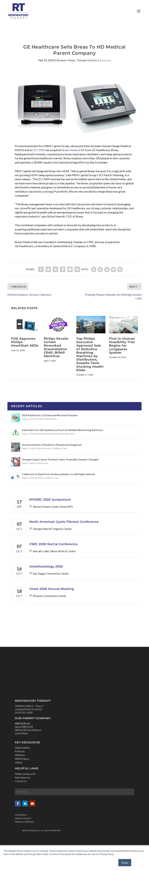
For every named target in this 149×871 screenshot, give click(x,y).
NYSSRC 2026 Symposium (50, 499)
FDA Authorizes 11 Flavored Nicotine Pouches (50, 415)
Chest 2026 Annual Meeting (51, 589)
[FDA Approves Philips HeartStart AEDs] (25, 324)
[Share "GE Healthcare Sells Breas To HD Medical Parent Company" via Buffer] (62, 269)
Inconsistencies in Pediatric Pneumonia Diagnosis (52, 444)
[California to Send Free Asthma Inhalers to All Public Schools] (15, 476)
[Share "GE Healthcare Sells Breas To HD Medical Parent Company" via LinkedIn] (55, 269)
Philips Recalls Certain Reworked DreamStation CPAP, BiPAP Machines (56, 347)
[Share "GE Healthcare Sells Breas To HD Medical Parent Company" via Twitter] (48, 269)
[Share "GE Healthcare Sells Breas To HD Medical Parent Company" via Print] (77, 269)
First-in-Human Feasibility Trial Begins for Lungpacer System (122, 345)
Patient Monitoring (45, 433)
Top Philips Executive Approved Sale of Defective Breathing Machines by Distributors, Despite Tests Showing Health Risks (90, 354)
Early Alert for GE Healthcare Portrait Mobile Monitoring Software (62, 429)
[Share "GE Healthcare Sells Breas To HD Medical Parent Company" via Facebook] (41, 269)
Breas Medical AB (73, 150)
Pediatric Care (60, 448)
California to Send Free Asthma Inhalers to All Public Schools (58, 474)
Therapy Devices (86, 60)
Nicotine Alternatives (46, 418)
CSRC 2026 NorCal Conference (53, 544)
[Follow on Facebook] (18, 803)
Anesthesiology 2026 (46, 566)
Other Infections (44, 448)
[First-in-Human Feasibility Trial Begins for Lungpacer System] (123, 324)
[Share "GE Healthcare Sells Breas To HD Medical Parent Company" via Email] (70, 269)
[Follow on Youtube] (32, 803)
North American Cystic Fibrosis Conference (64, 522)
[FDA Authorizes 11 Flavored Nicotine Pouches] (15, 417)
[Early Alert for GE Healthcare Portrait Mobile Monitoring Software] (15, 432)
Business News (66, 60)
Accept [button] (124, 862)
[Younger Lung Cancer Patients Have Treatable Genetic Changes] (15, 461)
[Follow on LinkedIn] (25, 803)
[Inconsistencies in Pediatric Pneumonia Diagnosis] (15, 447)
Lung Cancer (42, 463)
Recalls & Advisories (65, 433)
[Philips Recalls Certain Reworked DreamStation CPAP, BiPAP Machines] (58, 324)
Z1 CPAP (38, 150)
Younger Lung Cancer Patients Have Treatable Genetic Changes (60, 459)
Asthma (40, 477)
